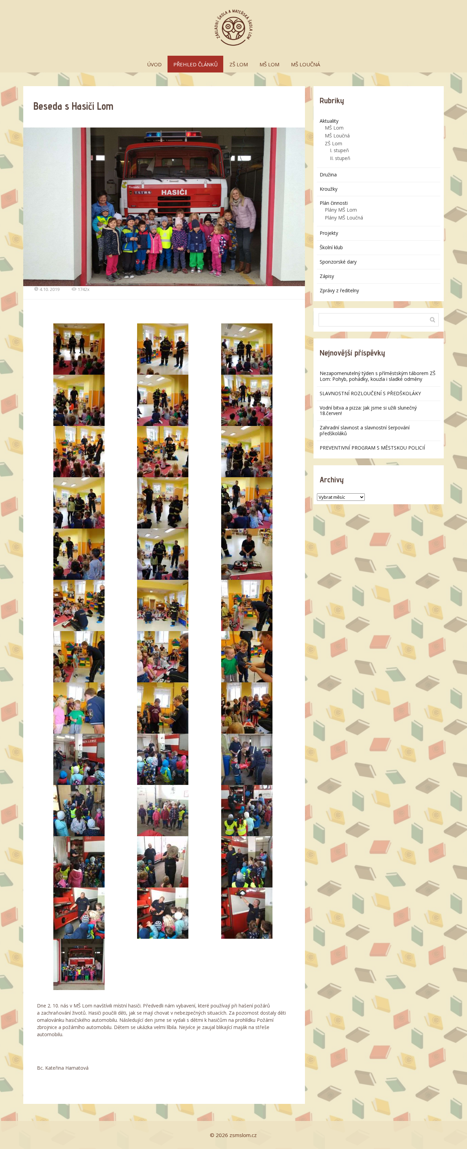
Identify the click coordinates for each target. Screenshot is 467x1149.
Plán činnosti (334, 203)
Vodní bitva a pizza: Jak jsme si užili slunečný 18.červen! (368, 410)
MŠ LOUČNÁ (305, 64)
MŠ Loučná (337, 135)
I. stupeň (339, 150)
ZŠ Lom (333, 143)
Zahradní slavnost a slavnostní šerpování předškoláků (365, 430)
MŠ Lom (334, 127)
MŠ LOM (269, 64)
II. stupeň (340, 158)
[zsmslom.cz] (233, 28)
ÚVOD (154, 64)
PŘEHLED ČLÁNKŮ (195, 64)
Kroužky (328, 189)
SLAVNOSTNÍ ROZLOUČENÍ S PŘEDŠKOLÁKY (370, 393)
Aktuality (329, 121)
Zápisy (327, 276)
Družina (328, 174)
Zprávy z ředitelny (339, 290)
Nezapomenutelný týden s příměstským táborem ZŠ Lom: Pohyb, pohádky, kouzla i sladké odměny (378, 376)
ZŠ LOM (238, 64)
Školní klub (331, 247)
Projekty (329, 233)
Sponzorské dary (338, 261)
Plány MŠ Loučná (344, 217)
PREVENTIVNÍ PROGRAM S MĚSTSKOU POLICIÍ (372, 447)
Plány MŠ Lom (341, 209)
